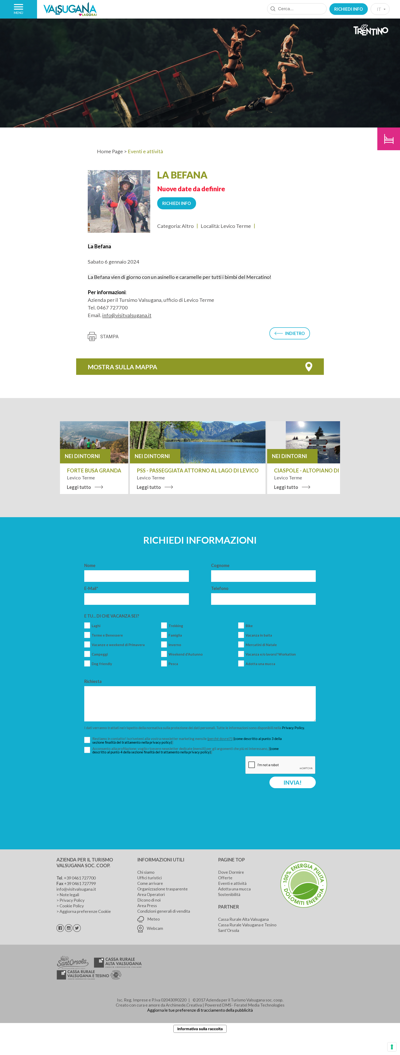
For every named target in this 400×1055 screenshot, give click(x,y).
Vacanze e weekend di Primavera (118, 645)
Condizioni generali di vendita (163, 911)
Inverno (175, 645)
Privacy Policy (71, 900)
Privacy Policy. (293, 728)
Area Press (147, 905)
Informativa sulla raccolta (200, 1028)
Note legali (69, 894)
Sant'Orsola (228, 930)
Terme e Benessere (107, 635)
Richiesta (93, 681)
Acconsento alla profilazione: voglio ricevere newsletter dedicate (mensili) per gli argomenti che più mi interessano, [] (185, 750)
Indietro (295, 333)
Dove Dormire (231, 872)
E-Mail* (91, 588)
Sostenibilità (229, 894)
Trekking (176, 626)
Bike (249, 626)
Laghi (96, 626)
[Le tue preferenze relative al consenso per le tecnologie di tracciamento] (392, 1046)
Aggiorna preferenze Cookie (85, 911)
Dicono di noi (149, 899)
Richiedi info (348, 9)
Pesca (173, 664)
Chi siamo (145, 872)
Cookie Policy (71, 905)
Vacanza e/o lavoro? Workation (271, 654)
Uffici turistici (149, 877)
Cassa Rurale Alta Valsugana (243, 919)
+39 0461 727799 (80, 883)
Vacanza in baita (259, 635)
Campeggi (100, 654)
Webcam (154, 928)
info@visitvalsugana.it (126, 315)
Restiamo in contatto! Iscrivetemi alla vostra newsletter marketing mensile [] (187, 740)
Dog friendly (102, 664)
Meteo (153, 918)
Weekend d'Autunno (186, 654)
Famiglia (175, 635)
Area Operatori (151, 894)
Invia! (293, 782)
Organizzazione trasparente (162, 888)
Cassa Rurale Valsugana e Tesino (247, 924)
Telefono (219, 588)
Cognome (220, 565)
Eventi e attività (232, 883)
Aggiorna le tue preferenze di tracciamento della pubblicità (200, 1010)
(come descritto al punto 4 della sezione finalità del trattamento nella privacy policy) (185, 750)
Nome (89, 565)
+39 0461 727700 (80, 877)
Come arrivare (150, 883)
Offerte (225, 877)
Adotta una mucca (260, 664)
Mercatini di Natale (261, 645)
